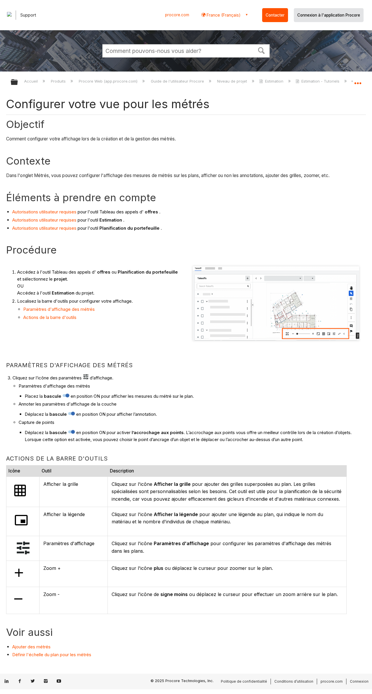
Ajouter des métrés (31, 647)
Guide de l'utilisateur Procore (178, 81)
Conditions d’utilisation (293, 681)
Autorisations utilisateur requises (44, 212)
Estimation (274, 81)
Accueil (31, 81)
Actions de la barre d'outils (49, 317)
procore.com (177, 15)
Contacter (275, 15)
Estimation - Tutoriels (320, 81)
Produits (59, 81)
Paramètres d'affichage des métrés (59, 309)
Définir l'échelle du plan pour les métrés (51, 654)
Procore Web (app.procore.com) (109, 81)
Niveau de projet (232, 81)
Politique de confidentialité (244, 681)
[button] (261, 50)
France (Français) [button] (223, 15)
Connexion (359, 681)
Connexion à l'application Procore (328, 15)
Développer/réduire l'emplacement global (357, 80)
